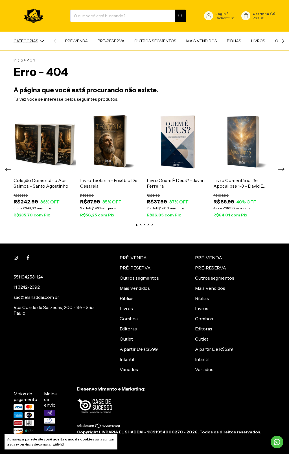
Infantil (127, 359)
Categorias (26, 40)
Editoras (128, 329)
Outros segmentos (155, 40)
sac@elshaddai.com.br (36, 297)
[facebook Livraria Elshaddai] (28, 257)
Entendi (59, 444)
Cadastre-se (225, 18)
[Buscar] (180, 16)
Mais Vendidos (201, 40)
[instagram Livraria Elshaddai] (16, 257)
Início (18, 60)
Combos (129, 318)
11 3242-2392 (27, 287)
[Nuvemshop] (99, 426)
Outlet (126, 339)
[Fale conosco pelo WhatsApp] (277, 442)
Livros (258, 40)
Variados (129, 369)
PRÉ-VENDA (76, 40)
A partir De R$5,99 (139, 349)
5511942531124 (28, 277)
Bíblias (234, 40)
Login (220, 14)
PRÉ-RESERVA (111, 40)
